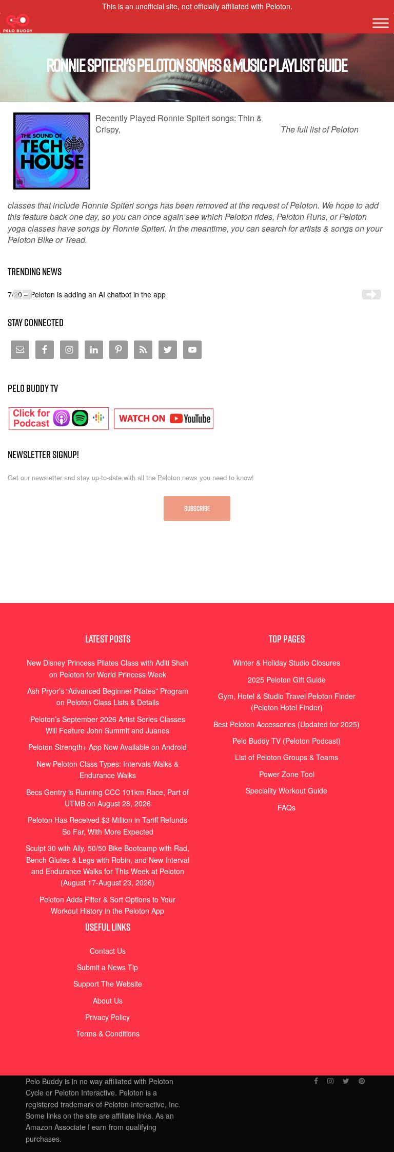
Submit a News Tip (107, 967)
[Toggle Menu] (380, 23)
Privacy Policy (107, 1017)
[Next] (371, 294)
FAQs (287, 807)
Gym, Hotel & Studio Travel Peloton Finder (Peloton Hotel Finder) (287, 701)
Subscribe (197, 508)
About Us (108, 1000)
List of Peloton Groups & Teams (286, 757)
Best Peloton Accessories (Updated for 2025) (286, 724)
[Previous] (22, 294)
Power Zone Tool (286, 774)
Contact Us (108, 951)
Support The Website (107, 983)
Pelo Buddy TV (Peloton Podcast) (286, 740)
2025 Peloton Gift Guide (287, 679)
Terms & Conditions (108, 1033)
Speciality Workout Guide (286, 790)
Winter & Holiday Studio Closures (286, 662)
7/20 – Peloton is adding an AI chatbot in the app (87, 294)
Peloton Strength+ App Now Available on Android (107, 747)
